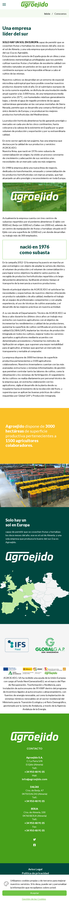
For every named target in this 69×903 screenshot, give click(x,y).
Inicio (47, 13)
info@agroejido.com (34, 779)
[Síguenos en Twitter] (34, 839)
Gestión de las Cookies (34, 899)
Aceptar (34, 893)
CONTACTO (34, 748)
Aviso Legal (35, 869)
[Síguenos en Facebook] (34, 845)
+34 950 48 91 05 (34, 771)
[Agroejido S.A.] (34, 4)
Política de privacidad (35, 873)
